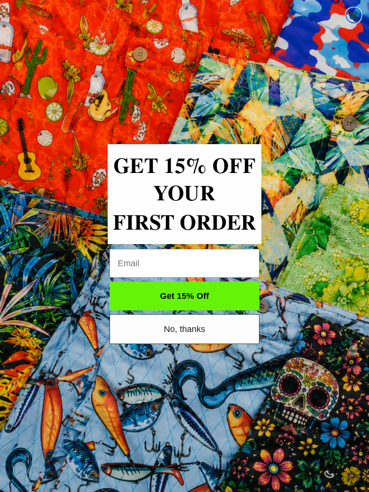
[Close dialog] (353, 15)
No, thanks (184, 329)
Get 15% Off (184, 296)
